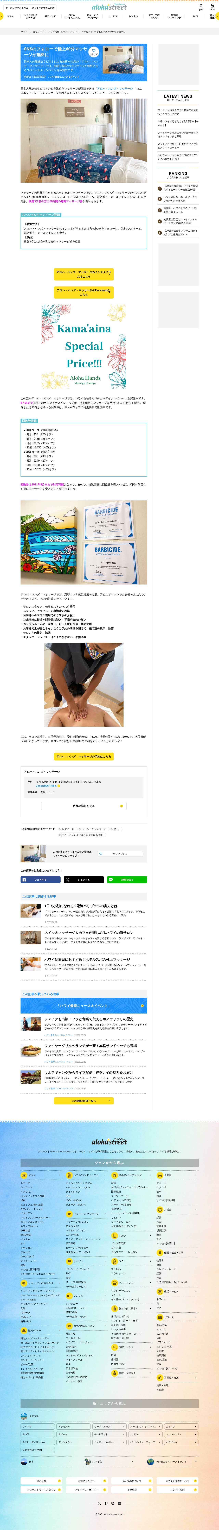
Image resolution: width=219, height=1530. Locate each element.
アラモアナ (64, 1426)
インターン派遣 (74, 1381)
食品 (23, 1308)
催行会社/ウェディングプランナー (129, 1187)
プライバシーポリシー (87, 1489)
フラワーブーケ (119, 1196)
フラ (121, 1261)
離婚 (159, 1234)
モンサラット (101, 1434)
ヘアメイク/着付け (121, 1200)
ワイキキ (26, 1426)
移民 (159, 1221)
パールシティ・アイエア (142, 1442)
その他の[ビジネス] (167, 1368)
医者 (113, 1355)
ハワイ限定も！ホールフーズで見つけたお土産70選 (180, 199)
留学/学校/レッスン (84, 1325)
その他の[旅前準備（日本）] (126, 1333)
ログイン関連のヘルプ (177, 1481)
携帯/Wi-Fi (71, 1312)
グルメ (31, 1175)
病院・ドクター (127, 1347)
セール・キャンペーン (94, 829)
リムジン (116, 1217)
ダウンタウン (65, 1442)
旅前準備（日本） (128, 1308)
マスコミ (161, 1329)
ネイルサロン (73, 1226)
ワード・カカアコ (103, 1426)
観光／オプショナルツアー (35, 1338)
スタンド (161, 1187)
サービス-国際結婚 (76, 1282)
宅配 (23, 1265)
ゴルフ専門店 (118, 1243)
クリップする (120, 853)
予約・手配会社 (74, 1200)
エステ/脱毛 (72, 1234)
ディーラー (163, 1183)
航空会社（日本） (120, 1338)
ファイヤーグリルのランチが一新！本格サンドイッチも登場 (178, 134)
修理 (159, 1196)
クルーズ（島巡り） (76, 1204)
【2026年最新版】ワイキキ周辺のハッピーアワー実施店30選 (181, 187)
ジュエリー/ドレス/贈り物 (125, 1213)
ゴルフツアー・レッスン (124, 1252)
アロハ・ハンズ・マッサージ (115, 88)
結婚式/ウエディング (130, 1175)
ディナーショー (29, 1261)
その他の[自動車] (166, 1200)
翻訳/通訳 (162, 1325)
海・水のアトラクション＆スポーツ (40, 1342)
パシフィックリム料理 (32, 1196)
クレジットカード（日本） (125, 1320)
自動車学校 (72, 1351)
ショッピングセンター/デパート (38, 1291)
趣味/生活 (26, 1321)
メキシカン (27, 1247)
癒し (116, 829)
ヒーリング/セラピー (77, 1247)
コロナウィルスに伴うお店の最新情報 (82, 835)
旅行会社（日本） (120, 1316)
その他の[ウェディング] (124, 1226)
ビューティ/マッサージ (86, 1214)
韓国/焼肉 (26, 1234)
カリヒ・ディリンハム (33, 1442)
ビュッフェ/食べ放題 (32, 1204)
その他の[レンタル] (76, 1316)
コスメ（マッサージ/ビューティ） (84, 1239)
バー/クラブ (27, 1256)
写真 (113, 1183)
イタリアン (27, 1213)
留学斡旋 (70, 1372)
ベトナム (25, 1239)
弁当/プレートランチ (32, 1209)
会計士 (160, 1260)
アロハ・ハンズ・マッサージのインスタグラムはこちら (83, 274)
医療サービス (118, 1363)
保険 (159, 1264)
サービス (78, 1261)
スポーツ (25, 1312)
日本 (31, 1461)
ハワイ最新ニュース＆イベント (64, 77)
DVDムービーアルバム (78, 1269)
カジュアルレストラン (32, 1222)
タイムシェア (73, 1191)
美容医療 (70, 1243)
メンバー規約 (177, 1489)
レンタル (78, 1295)
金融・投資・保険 (173, 1252)
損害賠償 (161, 1230)
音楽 (68, 1364)
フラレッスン (118, 1273)
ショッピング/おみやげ (40, 1283)
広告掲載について (132, 1481)
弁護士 (167, 1209)
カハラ (25, 1434)
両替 (68, 1277)
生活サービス (171, 1291)
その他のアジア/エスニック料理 (38, 1274)
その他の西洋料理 (30, 1269)
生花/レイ (26, 1317)
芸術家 (160, 1351)
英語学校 (70, 1333)
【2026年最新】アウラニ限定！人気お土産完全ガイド (181, 232)
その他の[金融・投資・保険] (172, 1282)
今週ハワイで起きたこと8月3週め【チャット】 (178, 123)
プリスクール (73, 1338)
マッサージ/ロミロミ (77, 1221)
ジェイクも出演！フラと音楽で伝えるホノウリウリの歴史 (178, 112)
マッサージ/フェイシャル (79, 1355)
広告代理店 (163, 1333)
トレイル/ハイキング (32, 1368)
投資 (159, 1277)
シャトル (116, 1295)
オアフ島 (34, 1416)
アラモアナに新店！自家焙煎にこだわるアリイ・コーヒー (178, 146)
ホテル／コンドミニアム (79, 1183)
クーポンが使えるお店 (17, 8)
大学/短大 (71, 1346)
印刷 (159, 1338)
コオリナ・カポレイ (104, 1442)
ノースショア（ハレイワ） (144, 1426)
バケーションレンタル (78, 1187)
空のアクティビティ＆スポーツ (37, 1351)
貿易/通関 (162, 1359)
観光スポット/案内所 (32, 1377)
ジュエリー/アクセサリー (34, 1304)
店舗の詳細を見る (84, 806)
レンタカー (72, 1303)
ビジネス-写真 (164, 1346)
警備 (159, 1364)
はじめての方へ (86, 1481)
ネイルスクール (74, 1359)
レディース (68, 829)
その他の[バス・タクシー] (125, 1299)
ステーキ (25, 1183)
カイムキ (62, 1434)
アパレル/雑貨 (28, 1299)
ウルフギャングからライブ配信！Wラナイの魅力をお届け (178, 157)
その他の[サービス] (76, 1286)
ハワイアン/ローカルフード (35, 1217)
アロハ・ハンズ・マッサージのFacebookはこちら (84, 292)
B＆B (68, 1196)
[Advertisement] (178, 309)
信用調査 (161, 1355)
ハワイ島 (97, 1461)
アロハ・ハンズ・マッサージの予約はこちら (83, 756)
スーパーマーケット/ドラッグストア (40, 1295)
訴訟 (159, 1217)
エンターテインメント (32, 1360)
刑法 (159, 1239)
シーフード (27, 1187)
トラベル (161, 1299)
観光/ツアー (34, 1330)
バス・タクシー (127, 1282)
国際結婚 (116, 1191)
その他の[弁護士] (166, 1243)
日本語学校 (72, 1368)
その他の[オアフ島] (32, 1450)
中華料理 (25, 1230)
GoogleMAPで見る (46, 785)
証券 (159, 1273)
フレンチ (25, 1252)
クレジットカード (166, 1269)
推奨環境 (132, 1489)
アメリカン (27, 1191)
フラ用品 (116, 1269)
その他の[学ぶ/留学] (76, 1377)
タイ (23, 1243)
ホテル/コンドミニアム (86, 1175)
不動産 (160, 1389)
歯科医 (114, 1359)
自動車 (167, 1175)
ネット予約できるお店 (43, 8)
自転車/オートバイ (76, 1307)
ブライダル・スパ (120, 1222)
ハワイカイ (172, 1442)
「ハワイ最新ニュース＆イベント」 (83, 1006)
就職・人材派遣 (127, 1373)
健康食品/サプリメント (78, 1252)
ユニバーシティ (174, 1434)
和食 (23, 1200)
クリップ (93, 54)
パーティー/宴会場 (121, 1204)
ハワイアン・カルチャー (79, 1342)
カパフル (134, 1434)
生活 (159, 1307)
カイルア (170, 1426)
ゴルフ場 (116, 1247)
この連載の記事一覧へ (84, 1100)
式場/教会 (116, 1209)
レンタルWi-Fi (118, 1329)
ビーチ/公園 (27, 1364)
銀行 (68, 1273)
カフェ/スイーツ (29, 1226)
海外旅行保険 (118, 1325)
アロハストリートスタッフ (41, 1489)
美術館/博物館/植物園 (32, 1373)
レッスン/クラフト (31, 1355)
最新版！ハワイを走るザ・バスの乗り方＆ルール (180, 210)
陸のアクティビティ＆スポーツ (37, 1347)
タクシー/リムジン (121, 1290)
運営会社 (41, 1481)
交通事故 (161, 1226)
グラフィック (164, 1342)
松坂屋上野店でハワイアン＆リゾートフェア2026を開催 (180, 221)
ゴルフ (122, 1235)
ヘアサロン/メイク (76, 1230)
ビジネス (169, 1317)
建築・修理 (163, 1385)
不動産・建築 (171, 1377)
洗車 (159, 1191)
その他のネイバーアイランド (171, 1461)
